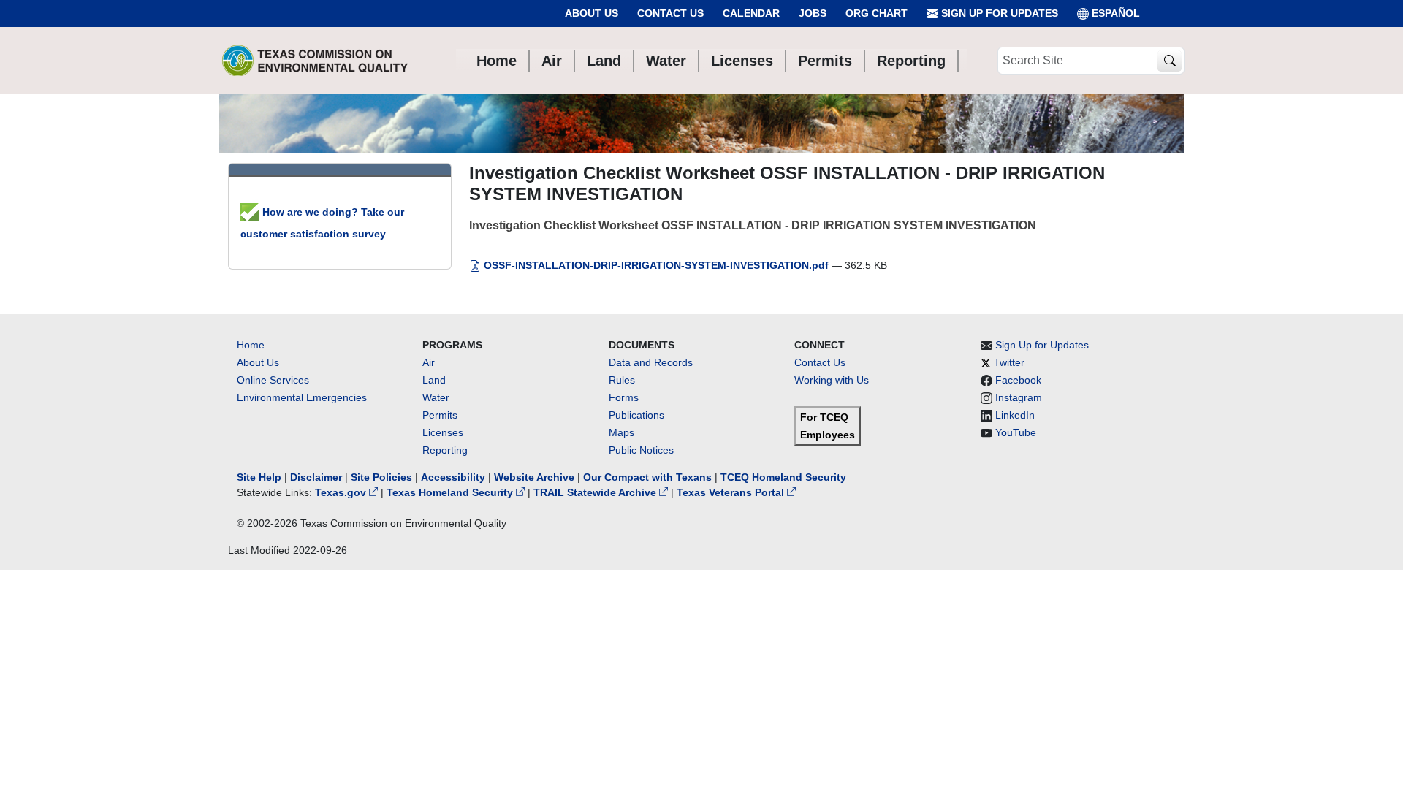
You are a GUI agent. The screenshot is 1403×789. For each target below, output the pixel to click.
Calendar (751, 13)
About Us (591, 13)
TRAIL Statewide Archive (596, 492)
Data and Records (651, 362)
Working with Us (831, 380)
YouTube (1015, 432)
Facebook (1018, 380)
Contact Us (670, 13)
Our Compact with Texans (647, 477)
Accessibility (454, 477)
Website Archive (534, 477)
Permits (439, 415)
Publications (636, 415)
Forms (624, 397)
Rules (622, 380)
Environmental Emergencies (302, 397)
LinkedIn (1015, 415)
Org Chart (876, 13)
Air (428, 362)
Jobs (812, 13)
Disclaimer (316, 477)
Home (251, 345)
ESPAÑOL (1116, 13)
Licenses (442, 432)
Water (435, 397)
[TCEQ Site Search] (1169, 61)
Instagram (1018, 397)
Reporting (445, 450)
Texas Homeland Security (451, 492)
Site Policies (381, 477)
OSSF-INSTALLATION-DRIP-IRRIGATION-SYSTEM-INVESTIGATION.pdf (656, 265)
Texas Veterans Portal (732, 492)
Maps (621, 432)
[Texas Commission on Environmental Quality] (315, 60)
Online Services (273, 380)
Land (434, 380)
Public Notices (641, 450)
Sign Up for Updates (998, 13)
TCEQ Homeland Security (783, 477)
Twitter (1009, 362)
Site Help (259, 477)
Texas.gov (342, 492)
